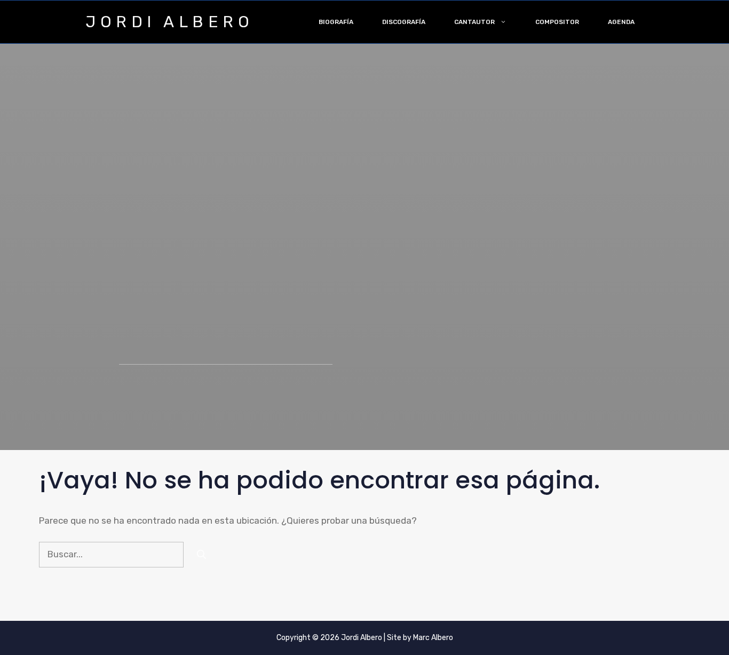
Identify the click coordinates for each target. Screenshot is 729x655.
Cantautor (474, 22)
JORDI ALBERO (169, 21)
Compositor (557, 22)
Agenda (621, 22)
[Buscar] (201, 554)
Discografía (403, 22)
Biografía (336, 22)
